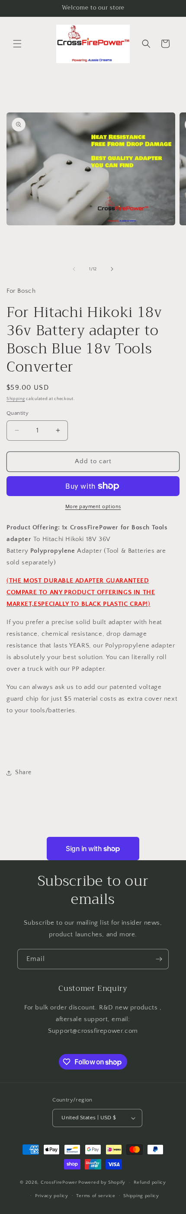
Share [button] (23, 772)
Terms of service (95, 1195)
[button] (17, 43)
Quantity (17, 413)
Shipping (15, 399)
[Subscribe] (158, 959)
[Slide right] (112, 269)
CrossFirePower (59, 1182)
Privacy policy (51, 1195)
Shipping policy (141, 1195)
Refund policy (150, 1182)
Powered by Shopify (101, 1182)
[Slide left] (73, 269)
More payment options (93, 506)
